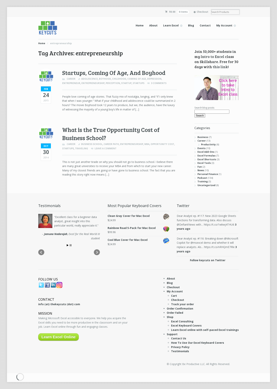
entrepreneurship (93, 83)
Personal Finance (207, 174)
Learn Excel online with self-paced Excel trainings (205, 330)
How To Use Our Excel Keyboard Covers (197, 342)
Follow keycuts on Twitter (207, 260)
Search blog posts (204, 107)
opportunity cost (162, 144)
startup (126, 83)
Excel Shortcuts (206, 159)
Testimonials (180, 351)
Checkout (202, 11)
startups (138, 83)
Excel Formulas (206, 155)
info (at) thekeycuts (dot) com (59, 304)
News (200, 170)
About (153, 25)
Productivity (208, 144)
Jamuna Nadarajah (55, 234)
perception (113, 83)
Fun (199, 166)
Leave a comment (105, 148)
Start (68, 245)
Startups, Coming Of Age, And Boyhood (113, 73)
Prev (41, 252)
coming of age (136, 78)
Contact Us (178, 338)
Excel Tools (204, 163)
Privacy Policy (180, 347)
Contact (205, 25)
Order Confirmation (180, 308)
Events (201, 148)
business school (92, 144)
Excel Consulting (182, 321)
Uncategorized (206, 185)
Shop (170, 317)
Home (140, 25)
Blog (191, 25)
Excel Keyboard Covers (186, 325)
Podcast (202, 177)
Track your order (182, 304)
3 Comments (158, 83)
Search (200, 115)
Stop (70, 245)
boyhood (105, 78)
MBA (146, 144)
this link (220, 66)
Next (97, 252)
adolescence (89, 78)
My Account (224, 25)
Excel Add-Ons (205, 151)
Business (202, 137)
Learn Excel (171, 25)
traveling (81, 148)
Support (172, 334)
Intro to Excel (212, 56)
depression (154, 78)
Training (202, 181)
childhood (119, 78)
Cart (174, 295)
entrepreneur (71, 83)
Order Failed (175, 312)
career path (111, 144)
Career (71, 78)
